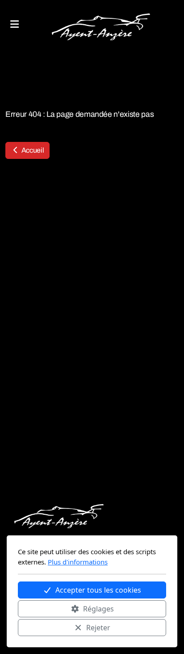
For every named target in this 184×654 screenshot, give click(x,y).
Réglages (98, 609)
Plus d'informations (78, 561)
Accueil (32, 150)
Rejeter (98, 628)
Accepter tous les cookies (98, 590)
